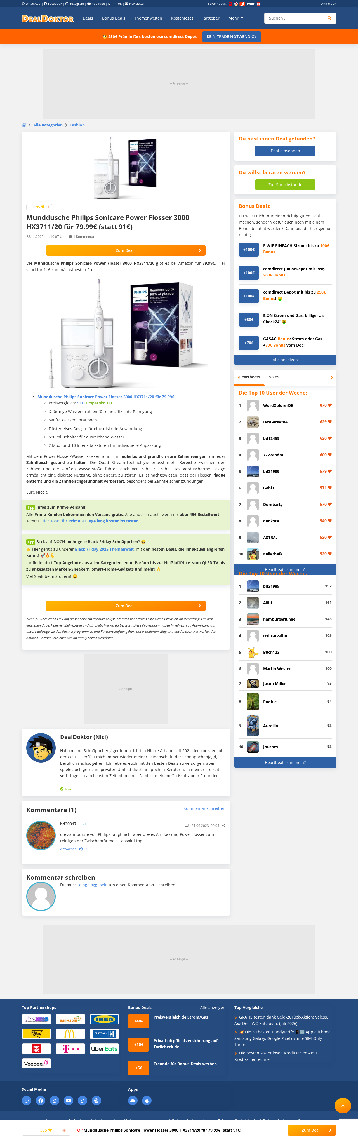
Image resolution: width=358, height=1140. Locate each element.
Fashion (77, 125)
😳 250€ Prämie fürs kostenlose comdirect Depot (149, 36)
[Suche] (329, 18)
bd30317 (73, 823)
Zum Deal (125, 250)
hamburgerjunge (279, 619)
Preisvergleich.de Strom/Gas (181, 1017)
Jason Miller (274, 683)
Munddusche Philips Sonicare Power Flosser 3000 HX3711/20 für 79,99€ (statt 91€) (158, 1130)
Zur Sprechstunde (285, 184)
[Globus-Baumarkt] (70, 1019)
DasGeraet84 (275, 421)
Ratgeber (211, 18)
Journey (270, 746)
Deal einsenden (285, 150)
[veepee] (36, 1063)
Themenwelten (148, 18)
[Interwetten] (36, 1033)
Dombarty (273, 504)
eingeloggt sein (93, 884)
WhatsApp (33, 3)
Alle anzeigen (285, 359)
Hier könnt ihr (89, 521)
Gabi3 (268, 488)
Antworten (68, 848)
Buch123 (271, 652)
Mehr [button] (234, 18)
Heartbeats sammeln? (285, 569)
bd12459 (271, 438)
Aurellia (270, 725)
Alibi (267, 602)
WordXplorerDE (278, 405)
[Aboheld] (36, 1019)
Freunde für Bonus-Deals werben (185, 1063)
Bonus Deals (113, 18)
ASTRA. (270, 537)
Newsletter (137, 3)
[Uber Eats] (104, 1048)
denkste (271, 521)
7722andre (273, 455)
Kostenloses (182, 18)
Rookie (270, 701)
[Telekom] (70, 1048)
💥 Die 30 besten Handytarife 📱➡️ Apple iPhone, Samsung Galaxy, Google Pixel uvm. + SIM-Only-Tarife (283, 1038)
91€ (80, 402)
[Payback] (104, 1033)
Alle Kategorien (48, 125)
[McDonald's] (70, 1033)
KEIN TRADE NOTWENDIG (230, 36)
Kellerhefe (272, 554)
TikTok (117, 3)
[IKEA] (104, 1019)
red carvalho (275, 635)
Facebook (55, 3)
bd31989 (271, 471)
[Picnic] (36, 1048)
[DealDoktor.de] (48, 18)
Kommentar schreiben (204, 808)
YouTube (98, 3)
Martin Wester (277, 668)
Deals (88, 18)
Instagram (76, 3)
